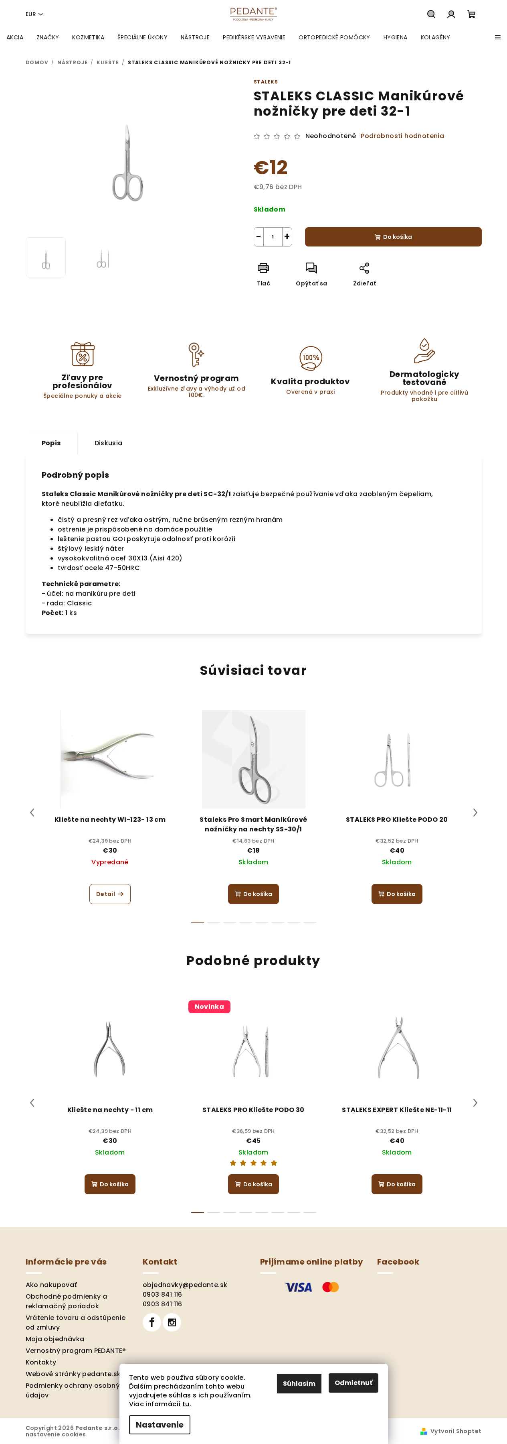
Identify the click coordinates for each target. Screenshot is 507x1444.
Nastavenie (160, 1424)
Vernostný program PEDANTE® (76, 1350)
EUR (31, 14)
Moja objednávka (55, 1339)
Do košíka (397, 237)
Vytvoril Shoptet (455, 1431)
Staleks (266, 81)
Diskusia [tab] (109, 443)
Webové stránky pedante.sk (73, 1374)
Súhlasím (299, 1383)
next (475, 812)
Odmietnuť (353, 1382)
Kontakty (41, 1362)
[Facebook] (152, 1322)
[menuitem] (15, 37)
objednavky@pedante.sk (185, 1284)
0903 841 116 (162, 1294)
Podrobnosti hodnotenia (402, 136)
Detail (105, 894)
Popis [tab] (51, 443)
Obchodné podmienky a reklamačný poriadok (66, 1301)
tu (186, 1404)
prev (32, 812)
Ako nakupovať (51, 1284)
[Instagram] (172, 1322)
